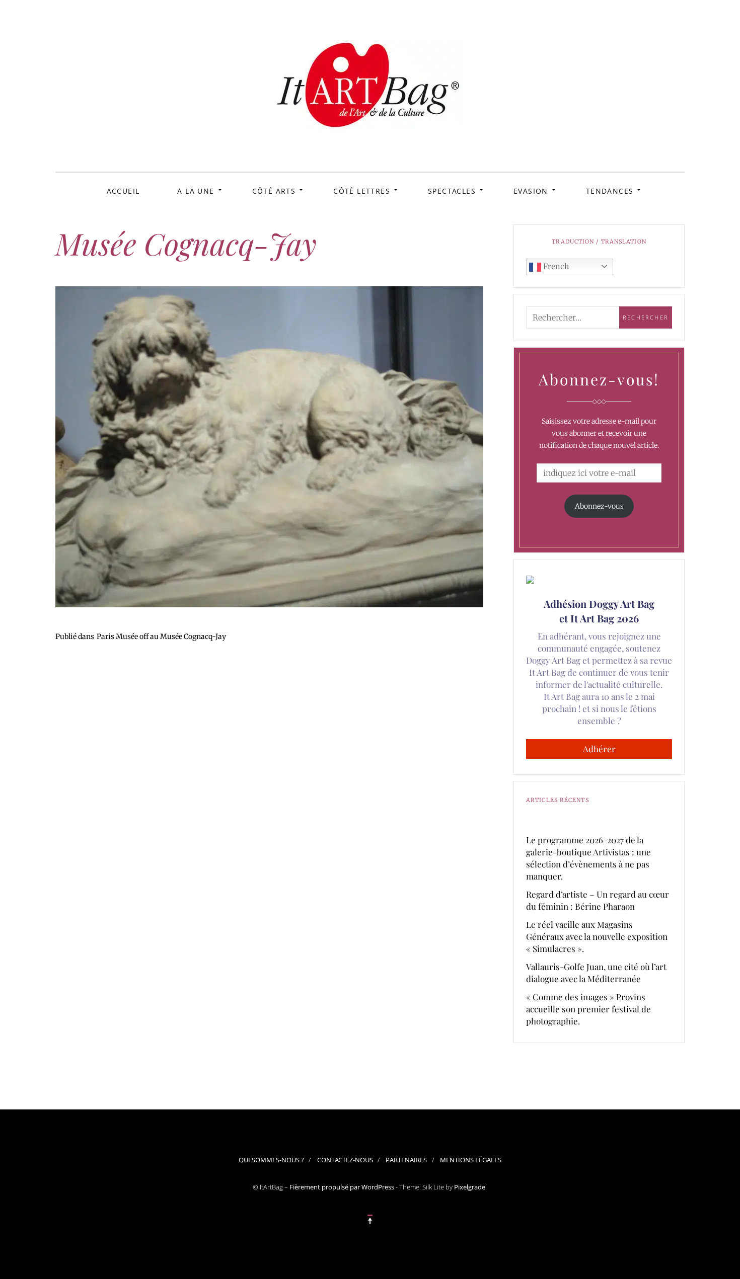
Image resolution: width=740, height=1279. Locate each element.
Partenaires (406, 1159)
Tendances (610, 191)
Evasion (530, 191)
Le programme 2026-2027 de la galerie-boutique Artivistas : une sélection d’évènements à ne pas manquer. (588, 858)
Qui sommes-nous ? (271, 1159)
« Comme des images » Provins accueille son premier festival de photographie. (588, 1008)
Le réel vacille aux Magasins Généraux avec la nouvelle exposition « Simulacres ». (597, 936)
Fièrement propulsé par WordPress (341, 1186)
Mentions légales (470, 1159)
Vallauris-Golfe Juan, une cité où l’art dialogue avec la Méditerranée (596, 972)
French (555, 266)
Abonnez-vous (599, 506)
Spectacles (452, 191)
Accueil (123, 191)
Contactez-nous (345, 1159)
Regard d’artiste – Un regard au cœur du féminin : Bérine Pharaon (597, 900)
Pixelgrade (469, 1186)
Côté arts (274, 191)
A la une (195, 191)
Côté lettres (361, 191)
